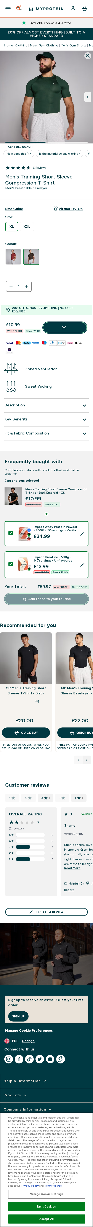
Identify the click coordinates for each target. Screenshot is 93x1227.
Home (8, 45)
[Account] (73, 9)
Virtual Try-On (71, 209)
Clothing (21, 45)
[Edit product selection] (82, 534)
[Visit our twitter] (39, 1059)
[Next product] (87, 760)
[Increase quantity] (26, 286)
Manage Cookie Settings (46, 1194)
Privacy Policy (30, 1185)
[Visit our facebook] (19, 1059)
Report (69, 889)
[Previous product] (78, 760)
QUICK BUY (29, 732)
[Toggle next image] (87, 97)
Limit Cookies (46, 1206)
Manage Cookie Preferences (29, 1030)
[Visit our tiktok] (29, 1059)
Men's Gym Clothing (44, 45)
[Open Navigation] (8, 8)
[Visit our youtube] (50, 1059)
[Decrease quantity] (11, 286)
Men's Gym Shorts (73, 45)
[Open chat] (60, 1059)
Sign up (18, 1016)
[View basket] (84, 8)
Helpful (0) (76, 883)
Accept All (46, 1219)
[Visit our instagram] (8, 1059)
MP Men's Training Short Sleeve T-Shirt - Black (26, 690)
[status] (19, 286)
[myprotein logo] (46, 8)
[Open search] (19, 8)
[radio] (11, 226)
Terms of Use (53, 1185)
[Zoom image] (87, 55)
